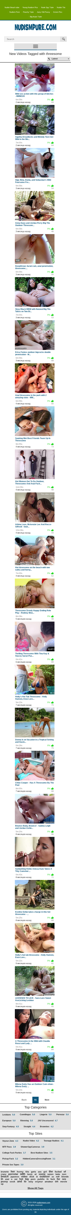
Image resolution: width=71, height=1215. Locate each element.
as (53, 1177)
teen (64, 1174)
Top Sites (35, 1133)
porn (33, 1179)
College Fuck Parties (14, 1153)
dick (31, 1176)
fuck (53, 1179)
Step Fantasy (10, 1126)
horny (20, 1171)
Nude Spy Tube (47, 7)
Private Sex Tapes (12, 1165)
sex (64, 1179)
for (58, 1179)
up (2, 1184)
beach (5, 1176)
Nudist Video (31, 1141)
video (24, 1176)
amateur (49, 1181)
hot (21, 1179)
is (48, 1179)
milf (57, 1177)
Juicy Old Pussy (43, 12)
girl (45, 1171)
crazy (3, 1174)
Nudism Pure (14, 12)
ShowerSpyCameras (32, 1147)
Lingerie (46, 1114)
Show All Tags (35, 1188)
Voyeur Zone (10, 1141)
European (9, 1120)
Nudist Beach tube (12, 7)
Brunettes (46, 1126)
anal (7, 1179)
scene (42, 1174)
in (2, 1179)
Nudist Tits (61, 7)
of (65, 1171)
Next (47, 1100)
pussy (4, 1181)
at (36, 1174)
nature (50, 1174)
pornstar (13, 1174)
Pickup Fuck (10, 1159)
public (41, 1179)
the (51, 1171)
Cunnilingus (27, 1114)
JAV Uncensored (48, 1120)
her (13, 1171)
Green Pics (57, 12)
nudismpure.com (43, 1202)
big (27, 1179)
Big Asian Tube (36, 17)
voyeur (39, 1181)
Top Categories (35, 1107)
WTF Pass (9, 1147)
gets (33, 1171)
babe (57, 1174)
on (56, 1181)
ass (39, 1171)
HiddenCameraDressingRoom (39, 1159)
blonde (65, 1176)
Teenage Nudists (54, 1141)
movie (63, 1181)
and (19, 1181)
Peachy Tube (28, 12)
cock (12, 1181)
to (25, 1181)
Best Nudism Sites (41, 1153)
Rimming (26, 1120)
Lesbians (8, 1115)
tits (27, 1171)
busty (30, 1174)
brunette (5, 1172)
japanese (15, 1177)
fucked (58, 1171)
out (15, 1179)
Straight (29, 1126)
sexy (30, 1181)
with (22, 1174)
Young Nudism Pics (30, 7)
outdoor (45, 1176)
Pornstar (62, 1114)
